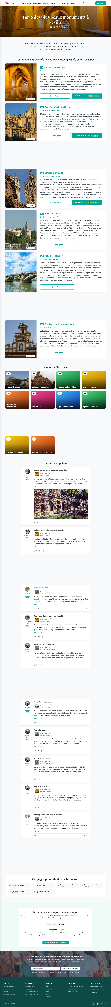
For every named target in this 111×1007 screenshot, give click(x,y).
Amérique (49, 989)
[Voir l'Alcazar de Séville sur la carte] (65, 67)
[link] (87, 96)
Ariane (27, 820)
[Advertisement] (55, 155)
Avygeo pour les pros (9, 994)
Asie (47, 991)
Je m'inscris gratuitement (70, 968)
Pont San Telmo (89, 387)
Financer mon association (32, 994)
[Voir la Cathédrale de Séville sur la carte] (69, 107)
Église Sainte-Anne (65, 407)
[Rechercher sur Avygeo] (83, 3)
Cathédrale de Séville (54, 107)
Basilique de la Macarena (56, 324)
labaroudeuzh (27, 621)
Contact (5, 991)
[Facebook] (93, 1003)
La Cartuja (36, 407)
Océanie (48, 996)
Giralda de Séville (52, 173)
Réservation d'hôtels (73, 991)
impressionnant (41, 588)
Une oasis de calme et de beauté (48, 616)
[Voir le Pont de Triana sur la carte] (62, 256)
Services (62, 3)
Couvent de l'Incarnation (42, 452)
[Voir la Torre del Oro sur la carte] (60, 214)
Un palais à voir (40, 786)
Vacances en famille (73, 989)
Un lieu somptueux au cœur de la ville (50, 470)
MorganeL (27, 475)
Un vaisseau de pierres (44, 644)
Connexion (100, 3)
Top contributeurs (30, 986)
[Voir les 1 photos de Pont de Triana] (21, 272)
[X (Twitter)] (101, 1003)
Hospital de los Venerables (12, 406)
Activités (46, 3)
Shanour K (27, 535)
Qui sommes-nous (8, 986)
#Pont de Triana (45, 707)
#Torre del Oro (45, 735)
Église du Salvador (90, 407)
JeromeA (27, 649)
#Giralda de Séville (46, 763)
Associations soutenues (31, 991)
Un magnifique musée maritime (48, 814)
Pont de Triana (50, 256)
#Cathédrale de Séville (47, 593)
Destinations (37, 3)
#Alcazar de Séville (46, 475)
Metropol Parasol (13, 387)
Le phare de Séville (42, 758)
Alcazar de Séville (52, 67)
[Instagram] (97, 1003)
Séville (14, 8)
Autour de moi (26, 3)
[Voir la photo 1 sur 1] (61, 504)
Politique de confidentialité (96, 989)
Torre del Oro (49, 213)
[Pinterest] (106, 1003)
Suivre (27, 479)
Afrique (48, 986)
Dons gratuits (71, 3)
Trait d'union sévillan (43, 702)
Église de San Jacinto (40, 387)
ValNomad (27, 593)
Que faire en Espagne (6, 8)
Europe (48, 994)
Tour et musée (40, 730)
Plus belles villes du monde (75, 986)
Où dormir (54, 3)
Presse (5, 989)
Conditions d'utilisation (95, 986)
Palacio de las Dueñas (15, 452)
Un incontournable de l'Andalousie (49, 530)
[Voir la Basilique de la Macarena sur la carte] (74, 324)
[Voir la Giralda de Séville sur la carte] (65, 173)
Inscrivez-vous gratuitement (57, 943)
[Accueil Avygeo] (9, 3)
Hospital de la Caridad (67, 387)
